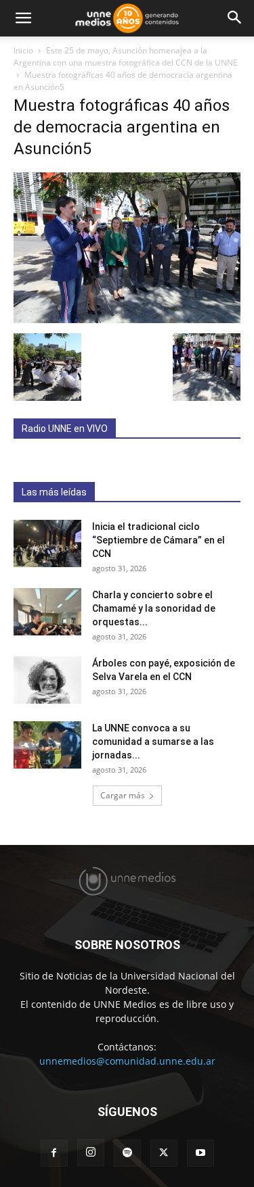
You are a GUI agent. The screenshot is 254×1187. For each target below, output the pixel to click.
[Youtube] (200, 1153)
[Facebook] (54, 1153)
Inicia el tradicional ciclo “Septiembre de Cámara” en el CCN (158, 540)
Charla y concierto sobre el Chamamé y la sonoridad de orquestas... (153, 608)
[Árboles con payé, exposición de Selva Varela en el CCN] (47, 680)
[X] (163, 1153)
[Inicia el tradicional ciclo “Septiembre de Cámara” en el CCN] (47, 543)
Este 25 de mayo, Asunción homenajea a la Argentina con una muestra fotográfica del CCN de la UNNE (126, 56)
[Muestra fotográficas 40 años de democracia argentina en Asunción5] (127, 319)
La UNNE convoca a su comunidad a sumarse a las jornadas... (153, 741)
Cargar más (122, 795)
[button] (23, 18)
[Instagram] (90, 1152)
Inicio (23, 50)
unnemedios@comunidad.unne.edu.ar (127, 1061)
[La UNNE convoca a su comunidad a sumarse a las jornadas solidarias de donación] (47, 745)
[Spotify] (127, 1153)
